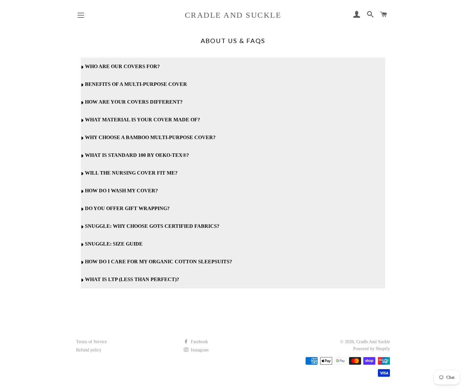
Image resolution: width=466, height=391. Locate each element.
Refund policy (88, 350)
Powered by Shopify (371, 348)
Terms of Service (91, 341)
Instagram (199, 350)
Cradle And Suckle (233, 15)
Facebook (199, 341)
